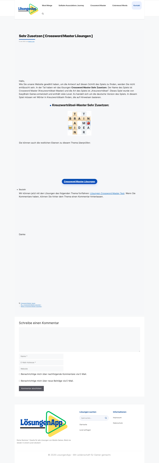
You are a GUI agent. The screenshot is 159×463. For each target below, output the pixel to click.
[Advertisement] (79, 60)
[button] (43, 14)
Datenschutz (118, 423)
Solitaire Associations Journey (71, 5)
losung (33, 303)
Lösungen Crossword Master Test (107, 193)
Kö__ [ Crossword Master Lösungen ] (31, 305)
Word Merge (47, 5)
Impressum (117, 418)
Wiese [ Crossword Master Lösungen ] (31, 306)
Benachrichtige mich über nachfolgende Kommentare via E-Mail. (54, 374)
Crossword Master (98, 5)
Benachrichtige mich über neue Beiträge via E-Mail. (47, 381)
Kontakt (136, 5)
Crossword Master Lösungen (79, 181)
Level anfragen (85, 430)
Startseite (83, 424)
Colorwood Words (119, 5)
